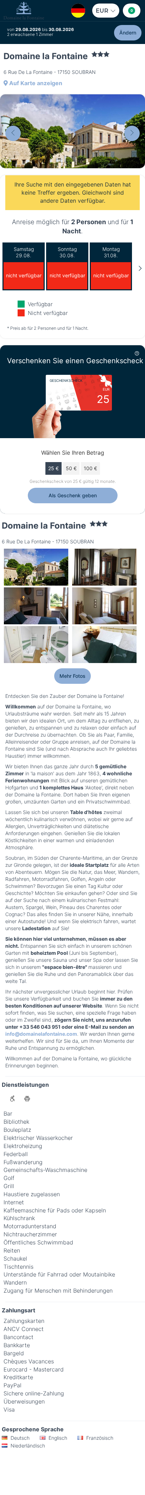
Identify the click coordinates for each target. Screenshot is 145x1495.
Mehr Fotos (72, 676)
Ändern (127, 33)
